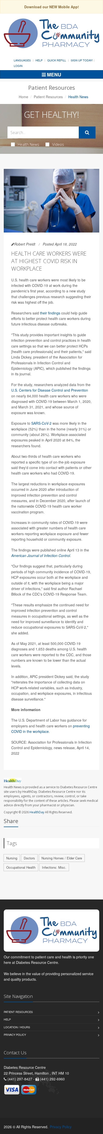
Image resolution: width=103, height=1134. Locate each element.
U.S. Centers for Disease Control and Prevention (49, 390)
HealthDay (37, 812)
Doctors (29, 858)
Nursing (11, 858)
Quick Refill (56, 60)
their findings (50, 312)
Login (18, 66)
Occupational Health (21, 867)
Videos (58, 144)
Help (39, 60)
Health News (28, 144)
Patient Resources (48, 96)
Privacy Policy (15, 1035)
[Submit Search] (87, 133)
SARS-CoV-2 (41, 423)
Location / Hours (17, 1027)
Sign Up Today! (82, 60)
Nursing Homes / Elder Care (62, 858)
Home (23, 96)
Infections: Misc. (54, 867)
